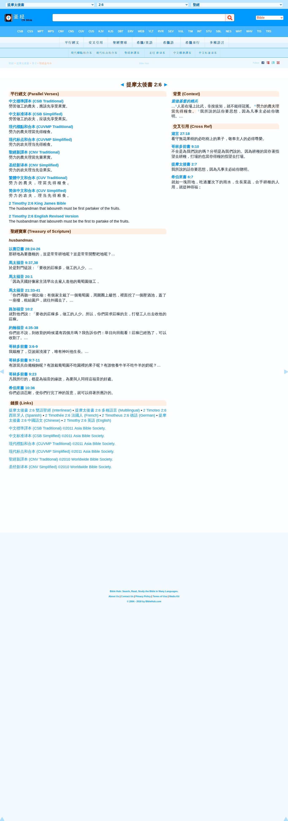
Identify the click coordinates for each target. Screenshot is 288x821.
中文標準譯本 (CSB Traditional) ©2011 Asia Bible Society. (57, 428)
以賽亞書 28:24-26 (24, 249)
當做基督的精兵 (184, 101)
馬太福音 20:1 (21, 277)
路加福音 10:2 (21, 309)
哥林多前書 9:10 (185, 146)
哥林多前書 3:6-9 (23, 346)
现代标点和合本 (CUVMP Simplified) (40, 139)
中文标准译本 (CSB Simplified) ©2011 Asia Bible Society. (57, 436)
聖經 (11, 63)
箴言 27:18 (180, 134)
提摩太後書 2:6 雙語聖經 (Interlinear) (40, 410)
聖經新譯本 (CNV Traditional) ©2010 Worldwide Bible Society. (61, 459)
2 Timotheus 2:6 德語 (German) (128, 415)
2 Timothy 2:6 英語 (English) (87, 420)
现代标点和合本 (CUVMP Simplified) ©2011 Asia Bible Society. (61, 451)
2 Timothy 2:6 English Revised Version (43, 216)
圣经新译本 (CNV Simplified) (34, 165)
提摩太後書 (22, 63)
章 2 (34, 63)
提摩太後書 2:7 (184, 164)
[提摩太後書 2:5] (5, 381)
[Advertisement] (144, 506)
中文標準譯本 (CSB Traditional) (36, 101)
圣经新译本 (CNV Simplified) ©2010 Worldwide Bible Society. (60, 467)
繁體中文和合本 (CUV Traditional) (38, 178)
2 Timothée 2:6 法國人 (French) (71, 415)
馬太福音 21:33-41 (24, 290)
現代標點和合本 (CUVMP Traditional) (41, 127)
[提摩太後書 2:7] (282, 381)
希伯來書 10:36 (22, 388)
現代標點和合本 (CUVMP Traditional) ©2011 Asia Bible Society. (62, 444)
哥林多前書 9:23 (22, 374)
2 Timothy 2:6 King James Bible (37, 203)
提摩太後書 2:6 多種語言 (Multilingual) (107, 410)
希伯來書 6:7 (182, 177)
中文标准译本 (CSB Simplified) (35, 114)
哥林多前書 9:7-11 (24, 360)
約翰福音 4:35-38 (23, 328)
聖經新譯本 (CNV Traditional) (34, 152)
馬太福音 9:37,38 (23, 263)
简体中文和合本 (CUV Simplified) (37, 191)
